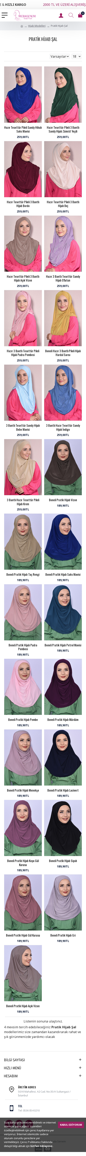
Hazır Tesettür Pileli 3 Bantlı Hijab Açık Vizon (23, 278)
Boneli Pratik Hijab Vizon (63, 500)
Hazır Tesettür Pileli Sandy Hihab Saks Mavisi (23, 129)
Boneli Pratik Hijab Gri (63, 935)
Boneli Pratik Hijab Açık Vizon (23, 1006)
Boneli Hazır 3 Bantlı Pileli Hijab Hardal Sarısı (63, 353)
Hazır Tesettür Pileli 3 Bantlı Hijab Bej (63, 204)
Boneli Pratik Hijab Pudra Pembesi (23, 647)
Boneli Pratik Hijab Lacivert (63, 790)
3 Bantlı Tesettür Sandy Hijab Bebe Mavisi (23, 427)
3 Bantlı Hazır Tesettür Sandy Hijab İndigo (63, 427)
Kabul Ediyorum (71, 1124)
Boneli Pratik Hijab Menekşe (23, 790)
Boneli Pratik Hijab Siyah (63, 861)
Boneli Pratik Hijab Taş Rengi (22, 574)
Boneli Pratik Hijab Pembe (23, 720)
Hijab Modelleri (37, 26)
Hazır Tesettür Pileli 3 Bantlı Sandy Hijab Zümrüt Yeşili (63, 129)
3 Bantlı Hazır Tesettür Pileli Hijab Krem (23, 502)
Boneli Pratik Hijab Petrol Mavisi (63, 645)
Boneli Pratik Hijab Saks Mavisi (62, 574)
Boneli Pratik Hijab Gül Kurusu (23, 935)
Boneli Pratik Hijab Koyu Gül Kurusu (23, 863)
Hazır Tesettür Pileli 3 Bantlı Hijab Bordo (23, 204)
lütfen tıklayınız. (41, 1146)
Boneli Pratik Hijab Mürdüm (62, 720)
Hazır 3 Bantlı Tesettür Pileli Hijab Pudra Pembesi (23, 353)
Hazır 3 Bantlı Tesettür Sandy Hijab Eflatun (63, 278)
